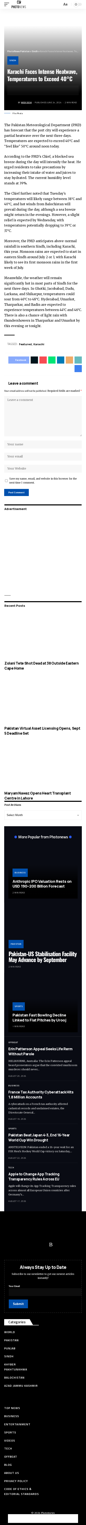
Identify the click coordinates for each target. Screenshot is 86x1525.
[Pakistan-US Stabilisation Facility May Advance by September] (43, 927)
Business (20, 872)
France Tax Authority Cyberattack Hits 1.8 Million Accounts (40, 1094)
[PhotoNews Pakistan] (18, 4)
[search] (58, 4)
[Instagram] (43, 1244)
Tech (11, 1167)
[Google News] (34, 1244)
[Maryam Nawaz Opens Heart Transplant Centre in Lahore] (43, 765)
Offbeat (13, 1042)
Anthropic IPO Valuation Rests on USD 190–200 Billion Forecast (42, 884)
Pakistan (16, 944)
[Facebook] (9, 1244)
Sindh (12, 60)
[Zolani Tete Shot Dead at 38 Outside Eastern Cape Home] (43, 635)
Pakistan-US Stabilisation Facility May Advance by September (43, 957)
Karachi (38, 344)
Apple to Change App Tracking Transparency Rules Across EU (33, 1176)
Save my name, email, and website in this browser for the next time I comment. (43, 480)
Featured (25, 344)
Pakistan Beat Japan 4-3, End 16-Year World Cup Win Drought (39, 1137)
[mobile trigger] (7, 4)
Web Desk (26, 102)
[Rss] (51, 1244)
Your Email (14, 1286)
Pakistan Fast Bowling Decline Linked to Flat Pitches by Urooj (39, 1017)
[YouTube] (26, 1244)
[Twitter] (18, 1244)
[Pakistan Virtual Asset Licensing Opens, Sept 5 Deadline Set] (43, 700)
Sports (19, 1006)
